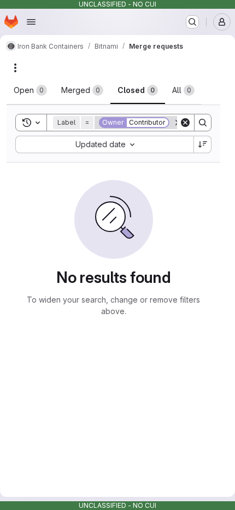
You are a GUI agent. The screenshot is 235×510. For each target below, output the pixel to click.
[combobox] (104, 144)
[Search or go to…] (192, 21)
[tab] (30, 90)
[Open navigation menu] (31, 22)
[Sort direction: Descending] (203, 144)
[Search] (203, 122)
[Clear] (185, 122)
